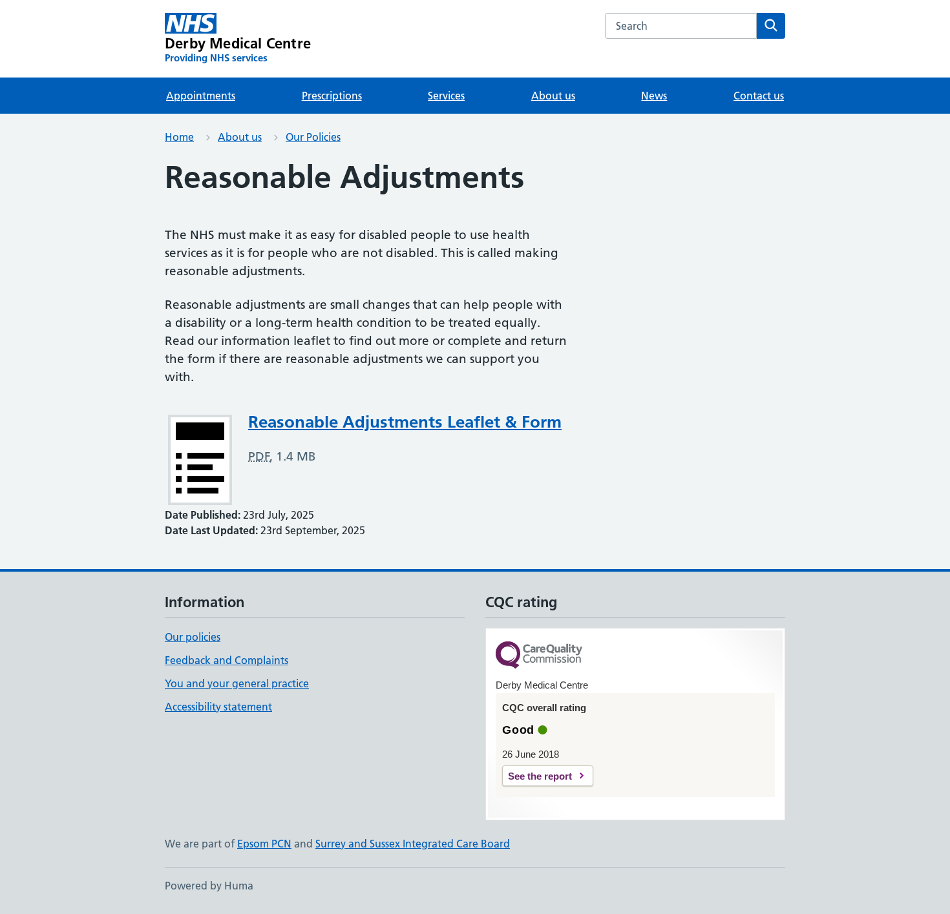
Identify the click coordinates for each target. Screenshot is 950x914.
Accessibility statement (218, 706)
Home (179, 136)
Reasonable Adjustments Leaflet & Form (405, 421)
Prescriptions (332, 95)
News (654, 95)
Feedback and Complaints (226, 660)
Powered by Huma (209, 885)
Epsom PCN (264, 843)
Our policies (192, 636)
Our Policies (313, 136)
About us (553, 95)
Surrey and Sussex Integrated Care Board (412, 843)
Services (446, 95)
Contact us (759, 95)
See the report (540, 776)
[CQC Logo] (539, 655)
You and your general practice (237, 683)
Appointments (200, 95)
